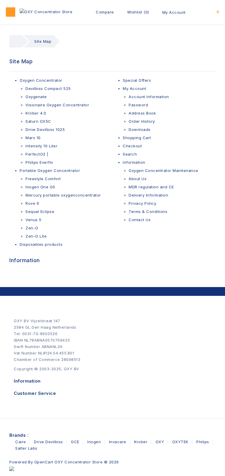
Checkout (132, 146)
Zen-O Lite (36, 236)
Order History (142, 121)
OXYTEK (180, 441)
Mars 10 (33, 137)
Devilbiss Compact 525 (48, 88)
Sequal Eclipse (39, 211)
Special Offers (137, 80)
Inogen (94, 441)
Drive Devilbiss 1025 (45, 129)
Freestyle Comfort (43, 178)
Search (130, 154)
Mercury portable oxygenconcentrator (63, 195)
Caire (20, 441)
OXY (160, 441)
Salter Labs (26, 448)
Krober (140, 441)
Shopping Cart (137, 137)
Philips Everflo (39, 162)
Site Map (42, 41)
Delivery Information (148, 195)
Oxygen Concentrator (41, 80)
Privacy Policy (142, 203)
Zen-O (31, 228)
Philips (202, 441)
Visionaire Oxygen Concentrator (57, 105)
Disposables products (41, 244)
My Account (174, 12)
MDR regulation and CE (151, 187)
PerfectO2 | (37, 154)
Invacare (117, 441)
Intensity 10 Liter (41, 146)
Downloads (140, 129)
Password (138, 105)
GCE (75, 441)
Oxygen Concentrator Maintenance (163, 170)
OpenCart (43, 462)
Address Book (142, 113)
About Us (137, 178)
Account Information (149, 96)
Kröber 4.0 (35, 113)
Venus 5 (33, 219)
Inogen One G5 (40, 187)
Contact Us (140, 219)
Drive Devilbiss (48, 441)
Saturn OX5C (38, 121)
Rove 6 (32, 203)
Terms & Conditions (148, 211)
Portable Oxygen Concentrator (50, 170)
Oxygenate (36, 96)
